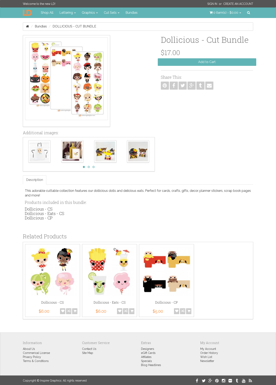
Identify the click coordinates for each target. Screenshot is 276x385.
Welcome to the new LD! (39, 3)
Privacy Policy (32, 357)
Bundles (131, 13)
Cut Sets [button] (110, 13)
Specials (146, 361)
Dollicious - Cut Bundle (74, 26)
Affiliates (146, 357)
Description (34, 180)
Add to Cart (207, 62)
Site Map (87, 353)
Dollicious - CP (39, 217)
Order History (209, 353)
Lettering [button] (66, 13)
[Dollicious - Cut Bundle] (66, 81)
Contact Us (89, 348)
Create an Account (238, 3)
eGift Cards (148, 353)
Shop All (47, 13)
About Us (29, 348)
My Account (208, 348)
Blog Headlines (151, 365)
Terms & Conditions (36, 361)
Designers (147, 348)
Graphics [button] (89, 13)
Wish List (206, 357)
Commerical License (36, 353)
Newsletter (207, 361)
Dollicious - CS (39, 209)
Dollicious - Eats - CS (44, 213)
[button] (225, 13)
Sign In (212, 3)
